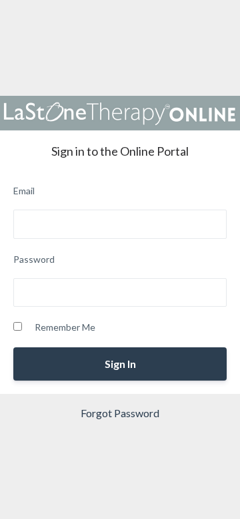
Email (24, 190)
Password (34, 259)
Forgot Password (120, 413)
